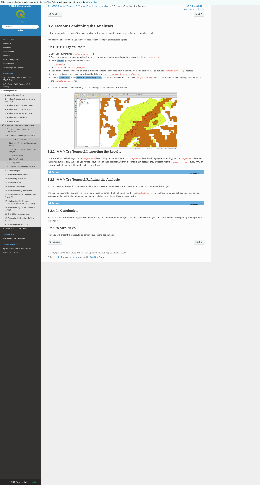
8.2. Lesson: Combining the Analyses (21, 136)
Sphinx (61, 257)
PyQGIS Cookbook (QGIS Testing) (17, 249)
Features (6, 56)
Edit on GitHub (196, 6)
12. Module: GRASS (13, 183)
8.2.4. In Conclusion (16, 155)
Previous (55, 14)
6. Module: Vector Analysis (16, 117)
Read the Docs (97, 257)
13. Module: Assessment (15, 187)
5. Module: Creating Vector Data (18, 113)
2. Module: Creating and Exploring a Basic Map (20, 100)
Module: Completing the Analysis (92, 6)
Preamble (7, 44)
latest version (91, 2)
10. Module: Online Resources (17, 175)
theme (75, 257)
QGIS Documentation (21, 6)
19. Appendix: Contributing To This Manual (19, 219)
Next (198, 14)
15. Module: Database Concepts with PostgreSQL (20, 196)
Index (20, 30)
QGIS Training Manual (62, 6)
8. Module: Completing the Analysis (19, 125)
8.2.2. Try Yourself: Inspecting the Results (23, 144)
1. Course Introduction (14, 95)
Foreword (7, 48)
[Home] (49, 6)
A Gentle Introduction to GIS (15, 228)
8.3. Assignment (13, 163)
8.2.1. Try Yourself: (18, 139)
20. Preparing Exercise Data (16, 225)
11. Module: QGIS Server (15, 179)
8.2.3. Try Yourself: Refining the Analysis (22, 151)
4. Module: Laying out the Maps (18, 109)
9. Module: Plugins (12, 171)
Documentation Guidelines (14, 238)
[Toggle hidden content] (196, 173)
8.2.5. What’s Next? (16, 159)
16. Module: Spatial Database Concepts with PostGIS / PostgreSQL (20, 202)
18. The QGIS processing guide (17, 214)
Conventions (8, 52)
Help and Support (10, 60)
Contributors (8, 64)
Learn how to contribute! (193, 9)
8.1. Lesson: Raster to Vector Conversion (18, 130)
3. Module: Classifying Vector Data (19, 105)
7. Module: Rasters (12, 121)
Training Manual (10, 91)
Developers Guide (10, 252)
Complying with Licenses (13, 68)
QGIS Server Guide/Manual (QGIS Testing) (17, 85)
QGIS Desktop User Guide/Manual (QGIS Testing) (17, 79)
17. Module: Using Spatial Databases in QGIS (20, 209)
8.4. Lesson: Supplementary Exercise (21, 167)
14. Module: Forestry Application (18, 191)
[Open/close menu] (1, 91)
